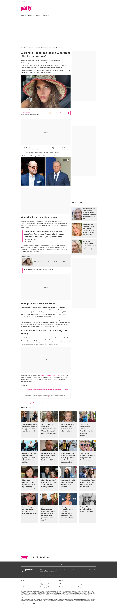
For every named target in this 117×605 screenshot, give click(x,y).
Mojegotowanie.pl (44, 584)
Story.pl (80, 587)
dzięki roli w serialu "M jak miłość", (50, 375)
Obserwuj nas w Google (57, 113)
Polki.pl (61, 581)
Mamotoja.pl (43, 581)
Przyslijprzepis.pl (63, 587)
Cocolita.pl (23, 587)
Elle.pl (22, 581)
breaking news (25, 403)
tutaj (34, 603)
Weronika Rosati (43, 403)
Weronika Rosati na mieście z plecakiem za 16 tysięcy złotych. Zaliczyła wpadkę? (45, 389)
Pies (34, 403)
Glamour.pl (23, 584)
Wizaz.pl (80, 584)
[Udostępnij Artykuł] (68, 113)
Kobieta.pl (61, 584)
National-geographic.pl (45, 587)
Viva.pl (79, 581)
